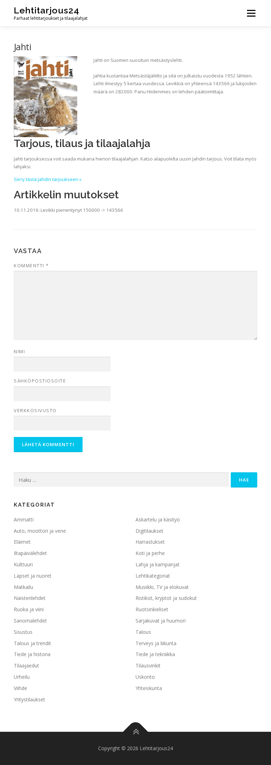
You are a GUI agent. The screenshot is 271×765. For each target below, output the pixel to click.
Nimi (19, 351)
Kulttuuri (23, 564)
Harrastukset (150, 541)
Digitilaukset (149, 530)
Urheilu (22, 676)
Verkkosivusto (35, 410)
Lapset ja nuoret (33, 575)
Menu (251, 13)
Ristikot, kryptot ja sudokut (166, 598)
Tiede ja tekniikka (155, 654)
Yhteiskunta (149, 688)
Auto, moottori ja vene (40, 530)
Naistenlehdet (30, 598)
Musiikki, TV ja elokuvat (162, 587)
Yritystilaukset (29, 699)
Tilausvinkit (148, 665)
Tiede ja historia (32, 654)
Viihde (20, 688)
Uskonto (145, 676)
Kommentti (31, 265)
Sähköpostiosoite (40, 381)
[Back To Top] (135, 731)
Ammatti (24, 519)
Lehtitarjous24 (46, 10)
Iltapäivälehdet (30, 553)
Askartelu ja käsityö (158, 519)
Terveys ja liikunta (156, 643)
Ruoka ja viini (29, 609)
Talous (143, 632)
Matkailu (23, 587)
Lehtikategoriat (153, 575)
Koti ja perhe (150, 553)
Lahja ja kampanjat (158, 564)
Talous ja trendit (32, 643)
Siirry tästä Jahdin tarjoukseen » (48, 179)
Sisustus (23, 632)
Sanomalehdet (30, 620)
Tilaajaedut (26, 665)
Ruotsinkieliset (152, 609)
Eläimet (22, 541)
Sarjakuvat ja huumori (161, 620)
